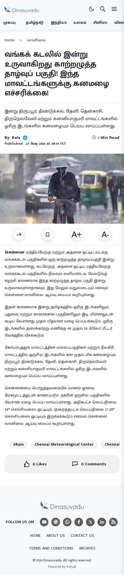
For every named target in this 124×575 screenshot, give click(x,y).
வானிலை (36, 40)
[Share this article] (19, 234)
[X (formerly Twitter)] (90, 522)
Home (9, 40)
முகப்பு (9, 22)
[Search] (102, 9)
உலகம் (80, 22)
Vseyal (71, 567)
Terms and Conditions (51, 548)
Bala (16, 137)
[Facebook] (78, 522)
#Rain (18, 444)
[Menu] (44, 522)
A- (105, 234)
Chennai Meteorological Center (64, 444)
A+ (76, 234)
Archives (87, 548)
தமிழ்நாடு (35, 22)
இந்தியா (58, 22)
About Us (55, 535)
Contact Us (82, 535)
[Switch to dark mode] (91, 9)
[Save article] (47, 234)
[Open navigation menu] (114, 8)
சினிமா (100, 22)
